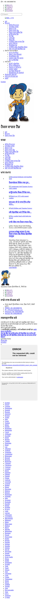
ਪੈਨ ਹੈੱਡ (11, 36)
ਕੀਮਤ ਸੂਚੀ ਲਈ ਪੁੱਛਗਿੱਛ (8, 328)
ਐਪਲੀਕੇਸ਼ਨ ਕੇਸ (14, 56)
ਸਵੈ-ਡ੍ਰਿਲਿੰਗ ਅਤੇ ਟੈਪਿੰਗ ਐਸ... (20, 212)
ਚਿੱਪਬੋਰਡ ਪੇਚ (13, 45)
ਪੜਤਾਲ (11, 267)
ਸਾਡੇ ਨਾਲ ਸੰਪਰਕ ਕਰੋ (11, 76)
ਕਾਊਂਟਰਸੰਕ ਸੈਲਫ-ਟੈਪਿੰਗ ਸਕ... (20, 192)
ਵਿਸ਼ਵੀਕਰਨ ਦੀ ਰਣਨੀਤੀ (16, 73)
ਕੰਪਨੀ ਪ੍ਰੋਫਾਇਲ (14, 63)
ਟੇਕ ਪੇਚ (3, 333)
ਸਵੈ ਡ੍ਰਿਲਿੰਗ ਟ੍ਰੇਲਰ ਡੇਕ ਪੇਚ (17, 335)
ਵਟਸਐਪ (3, 342)
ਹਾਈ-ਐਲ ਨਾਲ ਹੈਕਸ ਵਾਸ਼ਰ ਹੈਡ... (21, 222)
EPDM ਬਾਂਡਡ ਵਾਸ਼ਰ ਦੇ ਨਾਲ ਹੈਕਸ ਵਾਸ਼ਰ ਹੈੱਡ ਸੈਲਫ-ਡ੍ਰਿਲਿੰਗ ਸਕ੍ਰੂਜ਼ (20, 234)
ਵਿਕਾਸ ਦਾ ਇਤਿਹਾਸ (15, 67)
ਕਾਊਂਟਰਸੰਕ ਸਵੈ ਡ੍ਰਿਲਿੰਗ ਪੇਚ (20, 333)
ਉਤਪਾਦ (7, 23)
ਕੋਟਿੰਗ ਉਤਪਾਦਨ (14, 25)
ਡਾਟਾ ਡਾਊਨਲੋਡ (13, 60)
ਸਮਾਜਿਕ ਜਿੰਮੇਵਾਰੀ (14, 71)
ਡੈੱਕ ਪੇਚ (8, 333)
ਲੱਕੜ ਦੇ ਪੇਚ (12, 29)
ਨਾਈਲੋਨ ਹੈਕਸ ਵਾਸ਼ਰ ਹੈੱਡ (16, 41)
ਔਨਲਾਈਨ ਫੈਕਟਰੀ (11, 74)
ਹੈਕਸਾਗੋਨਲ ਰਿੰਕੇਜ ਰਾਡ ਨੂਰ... (19, 182)
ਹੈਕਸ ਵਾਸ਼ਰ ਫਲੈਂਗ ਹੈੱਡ (15, 32)
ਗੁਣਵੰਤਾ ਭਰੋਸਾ (13, 69)
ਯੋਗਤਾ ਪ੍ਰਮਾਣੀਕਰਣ (15, 54)
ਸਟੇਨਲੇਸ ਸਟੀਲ (13, 27)
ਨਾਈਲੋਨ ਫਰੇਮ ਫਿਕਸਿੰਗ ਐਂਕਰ (18, 47)
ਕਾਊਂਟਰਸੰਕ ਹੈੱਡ (13, 34)
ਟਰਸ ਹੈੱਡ (11, 38)
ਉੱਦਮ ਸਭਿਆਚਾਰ (14, 65)
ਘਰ (6, 21)
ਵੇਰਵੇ (15, 267)
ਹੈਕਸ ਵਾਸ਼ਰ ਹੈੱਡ (14, 30)
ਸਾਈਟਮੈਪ (8, 331)
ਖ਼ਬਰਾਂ (6, 78)
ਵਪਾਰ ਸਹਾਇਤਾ (13, 52)
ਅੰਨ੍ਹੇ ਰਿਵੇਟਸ (13, 43)
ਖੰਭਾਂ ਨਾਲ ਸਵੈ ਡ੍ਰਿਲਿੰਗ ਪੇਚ (17, 49)
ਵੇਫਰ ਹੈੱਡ (11, 40)
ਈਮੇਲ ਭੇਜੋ (4, 340)
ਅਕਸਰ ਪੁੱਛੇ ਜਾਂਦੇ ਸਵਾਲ (16, 58)
